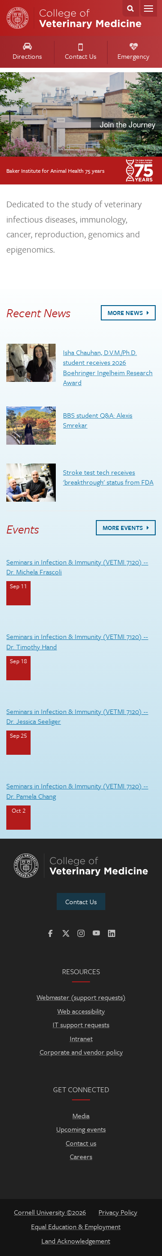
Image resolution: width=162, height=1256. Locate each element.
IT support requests (81, 1024)
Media (81, 1115)
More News (126, 312)
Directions (27, 56)
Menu (148, 8)
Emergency (133, 56)
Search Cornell (130, 8)
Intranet (81, 1038)
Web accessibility (81, 1011)
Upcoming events (81, 1129)
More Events (123, 527)
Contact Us (80, 56)
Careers (81, 1156)
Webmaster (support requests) (81, 997)
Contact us (81, 1143)
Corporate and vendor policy (81, 1052)
